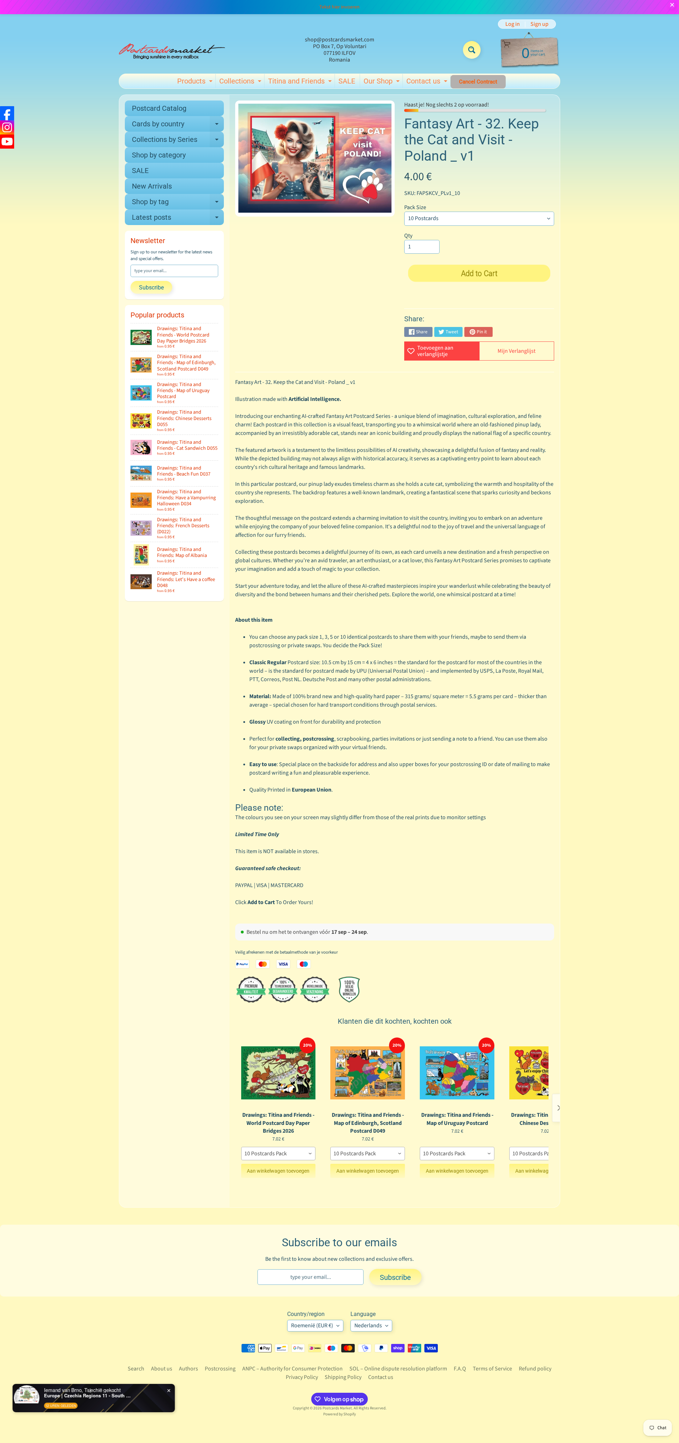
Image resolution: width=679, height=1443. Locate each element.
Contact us (427, 82)
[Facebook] (7, 113)
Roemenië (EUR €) (312, 1325)
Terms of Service (492, 1369)
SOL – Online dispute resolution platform (398, 1369)
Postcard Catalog (159, 108)
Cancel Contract (478, 82)
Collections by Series (178, 141)
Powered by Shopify (339, 1414)
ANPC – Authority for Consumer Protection (292, 1369)
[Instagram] (7, 127)
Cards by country (178, 126)
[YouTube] (7, 141)
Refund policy (535, 1369)
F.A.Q (460, 1369)
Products (195, 82)
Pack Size (415, 207)
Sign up (539, 24)
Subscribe (151, 287)
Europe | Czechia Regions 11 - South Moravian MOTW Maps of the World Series (89, 1395)
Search (136, 1369)
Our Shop (382, 82)
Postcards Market (337, 1408)
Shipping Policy (343, 1377)
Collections (241, 82)
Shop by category (159, 155)
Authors (188, 1369)
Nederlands (368, 1325)
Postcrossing (220, 1369)
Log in (512, 24)
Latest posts (178, 219)
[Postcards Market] (172, 50)
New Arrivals (152, 186)
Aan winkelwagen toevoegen (278, 1171)
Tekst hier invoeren (339, 7)
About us (161, 1369)
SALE (346, 81)
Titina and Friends (300, 82)
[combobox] (278, 1153)
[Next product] (559, 1108)
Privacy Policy (302, 1377)
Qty (408, 236)
